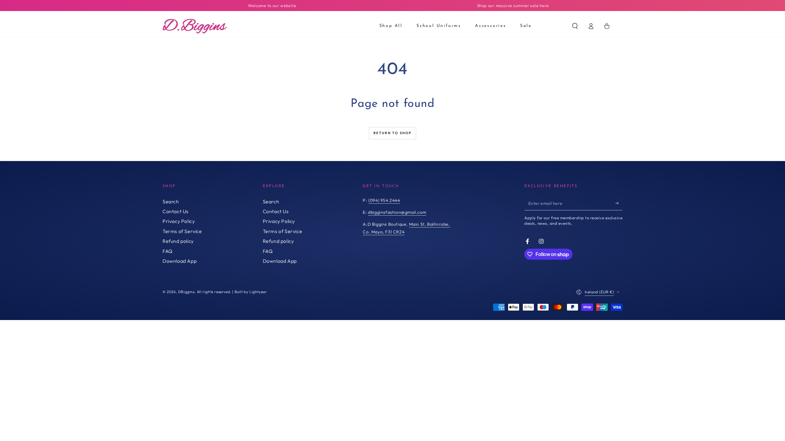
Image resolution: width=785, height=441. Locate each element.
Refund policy (178, 241)
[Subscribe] (618, 203)
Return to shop (392, 133)
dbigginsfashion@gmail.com (397, 212)
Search (171, 201)
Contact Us (176, 211)
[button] (575, 26)
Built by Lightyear (251, 291)
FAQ (168, 251)
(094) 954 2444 (384, 200)
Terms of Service (182, 231)
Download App (180, 261)
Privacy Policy (179, 221)
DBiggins (186, 291)
